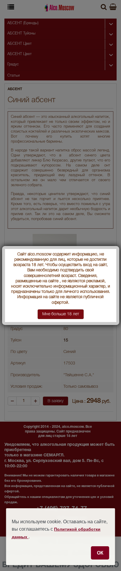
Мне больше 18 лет (60, 314)
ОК (100, 552)
